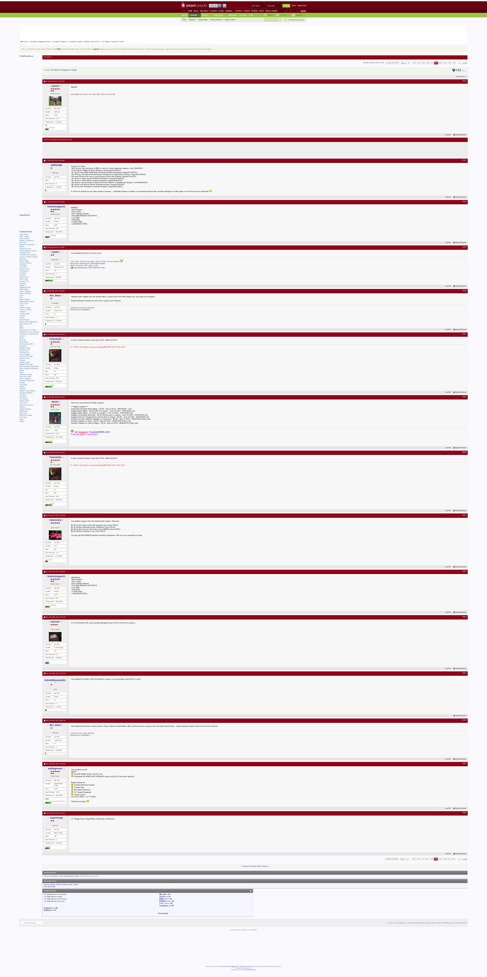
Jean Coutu (24, 303)
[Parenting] (297, 11)
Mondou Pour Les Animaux (29, 332)
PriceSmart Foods (26, 356)
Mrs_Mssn (55, 295)
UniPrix (22, 407)
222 (414, 63)
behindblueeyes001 (55, 680)
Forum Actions (216, 20)
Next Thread (262, 866)
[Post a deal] (303, 11)
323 (440, 63)
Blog (184, 15)
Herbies (22, 285)
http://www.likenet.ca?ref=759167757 (87, 268)
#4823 (464, 452)
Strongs (22, 389)
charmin (59, 884)
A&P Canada (24, 236)
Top (251, 15)
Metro (22, 328)
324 (445, 63)
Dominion (23, 259)
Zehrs (22, 419)
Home (190, 11)
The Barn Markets (26, 393)
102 (57, 381)
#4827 (464, 673)
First (404, 63)
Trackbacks (163, 906)
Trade (300, 15)
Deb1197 (55, 621)
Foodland (23, 273)
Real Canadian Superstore (29, 366)
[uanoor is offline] (55, 100)
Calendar (191, 20)
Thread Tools (460, 76)
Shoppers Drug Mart (27, 381)
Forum (194, 15)
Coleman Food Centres (28, 255)
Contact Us (391, 923)
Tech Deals (204, 11)
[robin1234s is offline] (55, 535)
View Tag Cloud (49, 886)
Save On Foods (25, 376)
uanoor (55, 86)
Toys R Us (23, 403)
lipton (70, 884)
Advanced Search (296, 20)
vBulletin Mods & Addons (247, 966)
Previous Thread (249, 866)
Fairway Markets (26, 263)
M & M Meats (25, 320)
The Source (24, 399)
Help (294, 6)
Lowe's (22, 318)
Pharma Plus (24, 352)
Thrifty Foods (24, 401)
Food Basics (24, 271)
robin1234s (55, 520)
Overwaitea (24, 342)
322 (436, 63)
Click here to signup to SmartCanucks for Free (58, 139)
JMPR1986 (56, 165)
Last (463, 63)
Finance (247, 11)
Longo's (22, 316)
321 (432, 63)
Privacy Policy (459, 923)
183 (57, 795)
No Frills (23, 340)
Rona (21, 372)
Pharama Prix (25, 350)
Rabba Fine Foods (26, 364)
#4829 (464, 763)
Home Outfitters (25, 293)
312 (423, 63)
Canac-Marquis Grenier (28, 251)
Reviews (254, 11)
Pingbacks (48, 908)
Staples (22, 387)
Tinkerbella (55, 339)
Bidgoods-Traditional (27, 245)
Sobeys (22, 383)
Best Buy (23, 243)
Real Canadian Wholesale (29, 368)
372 (454, 63)
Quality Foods (25, 362)
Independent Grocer (27, 301)
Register (302, 6)
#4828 (464, 720)
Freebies (229, 11)
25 (56, 320)
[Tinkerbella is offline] (55, 355)
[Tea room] (286, 11)
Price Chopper (25, 354)
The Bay (23, 395)
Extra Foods (24, 261)
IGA (21, 297)
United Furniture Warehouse (25, 410)
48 (56, 843)
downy (65, 884)
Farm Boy (23, 267)
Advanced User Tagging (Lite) (231, 966)
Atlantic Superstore (27, 240)
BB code (162, 894)
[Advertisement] (90, 149)
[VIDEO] (162, 901)
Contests (238, 11)
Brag (270, 15)
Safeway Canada (26, 374)
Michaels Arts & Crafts (28, 330)
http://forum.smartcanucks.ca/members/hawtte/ (87, 263)
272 (419, 63)
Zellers (22, 421)
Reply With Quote (461, 135)
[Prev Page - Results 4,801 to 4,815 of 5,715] (408, 63)
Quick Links (229, 20)
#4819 (464, 247)
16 (56, 657)
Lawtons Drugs (25, 308)
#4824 (464, 515)
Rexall (22, 370)
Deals (196, 11)
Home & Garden (271, 11)
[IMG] (161, 899)
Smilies (162, 897)
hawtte (55, 252)
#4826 (464, 617)
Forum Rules (163, 913)
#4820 (464, 290)
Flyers (221, 11)
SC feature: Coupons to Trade (64, 70)
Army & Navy (24, 238)
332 (449, 63)
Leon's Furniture (25, 310)
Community (202, 20)
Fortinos (22, 275)
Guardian (23, 283)
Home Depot (24, 289)
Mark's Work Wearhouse (28, 322)
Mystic (55, 401)
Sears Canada (25, 379)
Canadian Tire (25, 253)
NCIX (21, 338)
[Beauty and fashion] (290, 11)
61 (56, 556)
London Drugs (25, 314)
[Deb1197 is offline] (55, 636)
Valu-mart (23, 413)
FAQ (184, 20)
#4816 (464, 81)
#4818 (464, 201)
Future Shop (24, 277)
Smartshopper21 (56, 206)
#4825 (464, 571)
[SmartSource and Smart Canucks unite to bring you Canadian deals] (30, 220)
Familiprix (23, 265)
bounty (52, 884)
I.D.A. (22, 295)
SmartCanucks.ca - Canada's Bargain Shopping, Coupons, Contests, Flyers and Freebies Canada (424, 923)
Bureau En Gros (25, 249)
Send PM (448, 135)
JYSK (22, 305)
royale (75, 884)
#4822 (464, 397)
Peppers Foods (25, 348)
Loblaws (22, 312)
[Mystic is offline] (55, 418)
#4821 (464, 334)
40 (56, 277)
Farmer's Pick (25, 269)
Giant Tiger (24, 279)
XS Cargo (23, 417)
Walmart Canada (26, 415)
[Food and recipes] (294, 11)
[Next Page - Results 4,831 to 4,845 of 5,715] (459, 63)
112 (460, 70)
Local (284, 15)
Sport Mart (23, 385)
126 (57, 437)
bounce (46, 884)
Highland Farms (25, 287)
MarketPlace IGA (26, 324)
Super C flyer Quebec (27, 391)
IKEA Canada (24, 299)
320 (427, 63)
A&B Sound (24, 234)
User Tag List (47, 57)
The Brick (23, 397)
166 (57, 232)
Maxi (21, 326)
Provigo (22, 360)
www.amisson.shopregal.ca (80, 310)
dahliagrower (55, 768)
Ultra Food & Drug (26, 405)
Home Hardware (25, 291)
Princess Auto (25, 358)
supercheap (56, 818)
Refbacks (47, 910)
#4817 (464, 160)
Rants (261, 11)
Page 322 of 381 (393, 63)
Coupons (213, 11)
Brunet (22, 247)
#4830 (464, 813)
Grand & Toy (24, 281)
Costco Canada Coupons (29, 257)
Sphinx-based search (250, 970)
